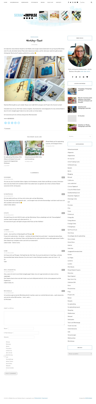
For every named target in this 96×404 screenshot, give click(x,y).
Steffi (6, 213)
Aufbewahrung (72, 165)
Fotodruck (71, 214)
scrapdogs (8, 194)
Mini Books (71, 267)
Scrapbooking (14, 2)
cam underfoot (72, 183)
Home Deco (71, 242)
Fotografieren (72, 220)
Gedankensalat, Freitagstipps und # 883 (84, 107)
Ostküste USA (72, 282)
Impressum (45, 398)
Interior (70, 245)
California (71, 180)
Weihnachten (71, 338)
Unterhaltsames (72, 328)
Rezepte (70, 301)
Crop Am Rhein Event (74, 189)
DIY (69, 202)
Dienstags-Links (72, 199)
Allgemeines (71, 155)
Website (6, 337)
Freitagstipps (71, 226)
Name (6, 328)
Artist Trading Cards (74, 161)
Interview (70, 248)
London (70, 264)
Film (69, 208)
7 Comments (7, 128)
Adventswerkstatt (73, 149)
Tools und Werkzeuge (74, 322)
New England (71, 276)
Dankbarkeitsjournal (74, 192)
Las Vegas (70, 257)
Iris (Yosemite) (10, 270)
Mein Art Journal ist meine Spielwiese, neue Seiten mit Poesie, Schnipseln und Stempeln (85, 100)
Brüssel (70, 177)
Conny (6, 230)
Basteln (70, 168)
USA (69, 332)
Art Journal (71, 158)
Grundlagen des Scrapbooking (76, 236)
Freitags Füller (72, 223)
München (70, 273)
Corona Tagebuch (73, 186)
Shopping (70, 310)
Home (5, 2)
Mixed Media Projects (74, 270)
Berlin (69, 171)
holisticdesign (88, 398)
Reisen (43, 2)
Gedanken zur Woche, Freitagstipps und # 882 (84, 125)
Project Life (71, 294)
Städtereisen (71, 313)
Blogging (70, 174)
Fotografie (34, 2)
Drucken (70, 205)
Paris (69, 285)
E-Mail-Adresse (8, 333)
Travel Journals (72, 325)
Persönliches (71, 288)
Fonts (69, 211)
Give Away (71, 233)
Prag (69, 291)
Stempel (70, 316)
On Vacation (81, 116)
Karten (70, 254)
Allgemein (71, 152)
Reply (63, 177)
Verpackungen (72, 335)
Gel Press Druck (72, 230)
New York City (72, 279)
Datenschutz (37, 398)
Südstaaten (71, 319)
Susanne (7, 177)
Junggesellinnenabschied (75, 251)
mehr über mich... (85, 71)
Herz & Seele (71, 239)
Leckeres (70, 260)
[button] (5, 123)
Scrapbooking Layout (74, 307)
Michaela (8, 291)
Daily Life (50, 2)
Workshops (24, 2)
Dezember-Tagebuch (74, 196)
